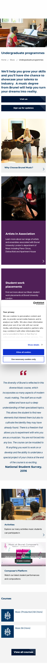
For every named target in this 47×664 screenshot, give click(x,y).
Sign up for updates (23, 108)
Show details (33, 345)
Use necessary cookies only (23, 359)
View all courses (23, 652)
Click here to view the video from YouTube (23, 556)
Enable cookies (23, 561)
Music (12, 60)
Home (3, 60)
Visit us (23, 99)
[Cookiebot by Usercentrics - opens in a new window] (33, 303)
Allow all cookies (23, 352)
